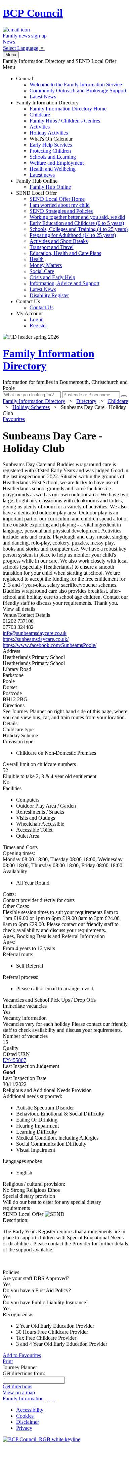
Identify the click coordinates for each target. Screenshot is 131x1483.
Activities (40, 127)
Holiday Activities (49, 133)
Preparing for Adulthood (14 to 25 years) (73, 235)
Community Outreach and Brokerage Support (78, 90)
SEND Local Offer (72, 244)
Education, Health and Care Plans (65, 253)
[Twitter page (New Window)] (48, 1398)
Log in (37, 319)
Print (8, 1361)
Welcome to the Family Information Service (76, 84)
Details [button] (10, 723)
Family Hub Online (43, 184)
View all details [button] (19, 609)
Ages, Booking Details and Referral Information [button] (54, 936)
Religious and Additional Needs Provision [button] (47, 1090)
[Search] (124, 396)
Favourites (14, 419)
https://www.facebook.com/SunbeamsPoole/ (49, 645)
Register (38, 325)
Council (33, 13)
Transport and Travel (52, 247)
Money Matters (46, 265)
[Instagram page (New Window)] (53, 1398)
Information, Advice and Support (64, 283)
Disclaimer (27, 1422)
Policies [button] (11, 1272)
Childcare (40, 114)
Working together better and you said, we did (77, 217)
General (71, 87)
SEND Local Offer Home (57, 199)
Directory (86, 401)
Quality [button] (10, 1048)
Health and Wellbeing (53, 169)
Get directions (17, 1386)
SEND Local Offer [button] (24, 1214)
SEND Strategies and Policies (61, 211)
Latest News (43, 96)
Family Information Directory (61, 139)
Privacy (24, 1428)
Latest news (42, 175)
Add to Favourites (22, 1355)
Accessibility (29, 1410)
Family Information (23, 1398)
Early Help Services (51, 145)
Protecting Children (50, 151)
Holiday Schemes (31, 407)
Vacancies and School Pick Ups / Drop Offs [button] (49, 1000)
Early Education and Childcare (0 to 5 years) (77, 223)
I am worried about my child (60, 205)
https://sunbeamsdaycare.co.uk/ (36, 639)
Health (37, 259)
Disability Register (49, 295)
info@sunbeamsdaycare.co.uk (35, 633)
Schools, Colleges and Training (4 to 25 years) (79, 229)
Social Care (42, 271)
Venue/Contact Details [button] (26, 615)
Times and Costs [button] (20, 847)
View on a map (19, 1392)
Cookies (25, 1416)
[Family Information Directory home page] (41, 1439)
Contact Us (34, 304)
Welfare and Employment (57, 163)
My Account (31, 319)
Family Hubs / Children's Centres (65, 120)
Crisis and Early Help (52, 277)
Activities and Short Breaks (59, 241)
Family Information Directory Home (68, 108)
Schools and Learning (53, 157)
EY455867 (14, 1060)
